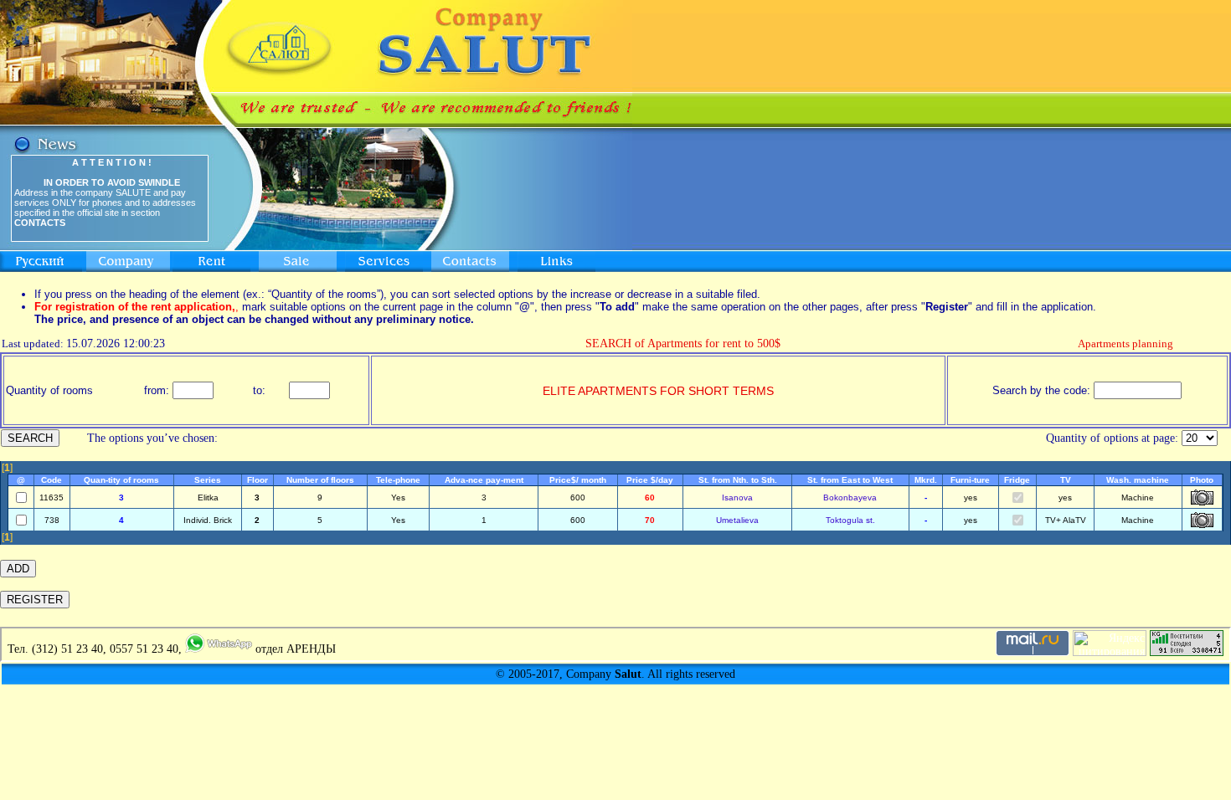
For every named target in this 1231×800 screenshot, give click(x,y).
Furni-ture (970, 480)
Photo (1201, 480)
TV (1065, 480)
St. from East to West (850, 480)
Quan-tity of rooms (121, 480)
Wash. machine (1137, 480)
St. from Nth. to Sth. (737, 480)
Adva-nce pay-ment (484, 480)
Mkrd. (925, 480)
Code (51, 480)
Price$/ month (577, 480)
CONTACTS (39, 223)
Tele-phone (398, 480)
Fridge (1017, 480)
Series (207, 480)
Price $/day (649, 480)
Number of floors (320, 480)
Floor (257, 480)
